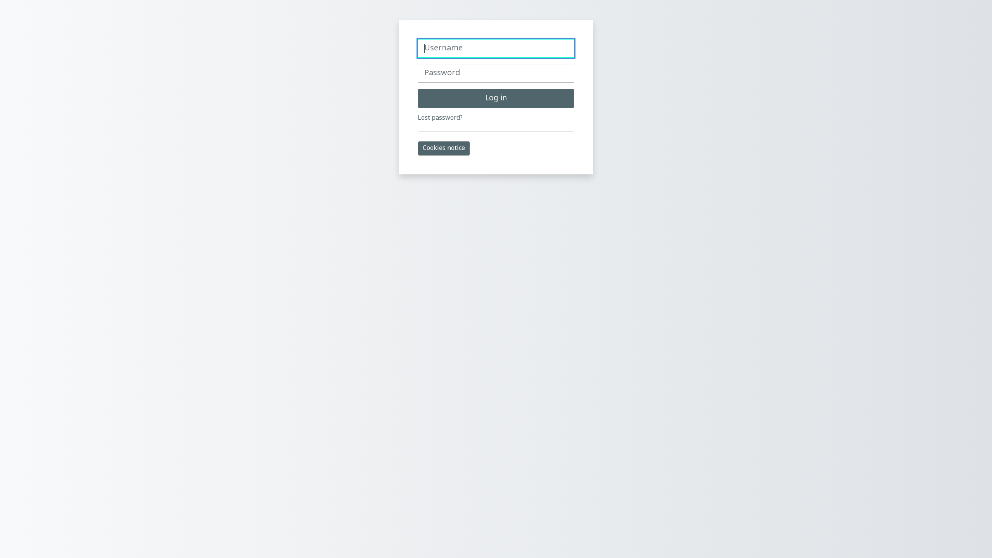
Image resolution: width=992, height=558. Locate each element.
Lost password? (440, 118)
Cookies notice (444, 148)
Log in (496, 98)
